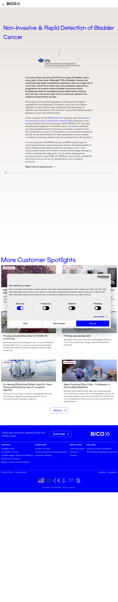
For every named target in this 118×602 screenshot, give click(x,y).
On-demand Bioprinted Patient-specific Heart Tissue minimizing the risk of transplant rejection (27, 387)
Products (74, 451)
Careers (73, 455)
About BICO (76, 444)
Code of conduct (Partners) (99, 448)
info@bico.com (8, 448)
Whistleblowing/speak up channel (102, 451)
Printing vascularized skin (77, 335)
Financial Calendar (43, 455)
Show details (99, 317)
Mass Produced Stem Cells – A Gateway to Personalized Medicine (87, 386)
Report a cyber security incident (15, 461)
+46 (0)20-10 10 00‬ (9, 451)
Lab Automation (77, 448)
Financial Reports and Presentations (51, 451)
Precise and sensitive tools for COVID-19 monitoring (25, 337)
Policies (91, 444)
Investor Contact (42, 448)
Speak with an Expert (10, 458)
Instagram (112, 472)
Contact (6, 444)
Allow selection (59, 324)
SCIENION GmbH (53, 117)
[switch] (46, 308)
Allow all (92, 324)
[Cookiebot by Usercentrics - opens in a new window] (99, 277)
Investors (40, 444)
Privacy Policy (7, 472)
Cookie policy (21, 472)
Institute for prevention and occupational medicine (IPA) (57, 119)
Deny (25, 324)
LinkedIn (102, 472)
